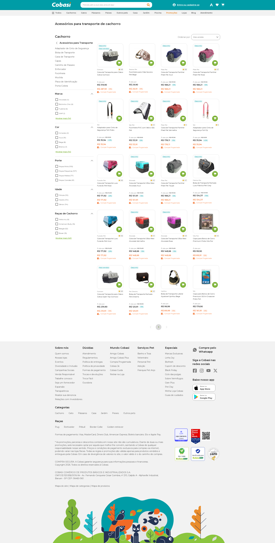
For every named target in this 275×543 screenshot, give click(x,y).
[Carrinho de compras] (223, 5)
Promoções (171, 13)
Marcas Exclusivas (174, 353)
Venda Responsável (65, 374)
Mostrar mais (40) (64, 238)
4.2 (154, 180)
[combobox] (116, 5)
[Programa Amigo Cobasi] (211, 5)
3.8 (186, 69)
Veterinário (143, 357)
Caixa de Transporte (64, 56)
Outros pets (129, 413)
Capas (58, 61)
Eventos (59, 362)
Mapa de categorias (80, 486)
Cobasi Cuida (116, 370)
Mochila (59, 77)
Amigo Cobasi (117, 353)
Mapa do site (61, 486)
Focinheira (60, 73)
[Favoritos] (217, 5)
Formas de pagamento (94, 370)
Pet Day (169, 387)
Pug (57, 427)
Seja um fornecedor (65, 382)
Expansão (60, 387)
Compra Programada (120, 362)
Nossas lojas (61, 357)
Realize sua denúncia (65, 395)
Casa (94, 413)
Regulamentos (90, 357)
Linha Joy (169, 357)
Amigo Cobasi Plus (119, 357)
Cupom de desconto (175, 366)
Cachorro (62, 37)
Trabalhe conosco (63, 378)
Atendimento (206, 13)
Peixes (115, 413)
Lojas (184, 13)
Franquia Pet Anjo (146, 370)
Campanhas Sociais (64, 370)
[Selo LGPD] (213, 460)
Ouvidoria (87, 382)
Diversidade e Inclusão (66, 366)
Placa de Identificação (66, 81)
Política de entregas (92, 362)
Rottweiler (69, 427)
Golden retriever (115, 427)
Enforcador (60, 69)
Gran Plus (169, 382)
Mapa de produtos (100, 486)
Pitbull (82, 427)
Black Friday (171, 370)
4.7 (218, 69)
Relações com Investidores (68, 399)
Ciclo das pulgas (173, 374)
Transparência (62, 391)
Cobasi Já (114, 366)
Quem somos (62, 353)
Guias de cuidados (174, 395)
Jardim (104, 413)
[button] (148, 5)
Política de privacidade (93, 366)
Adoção (141, 366)
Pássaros (82, 413)
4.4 (218, 236)
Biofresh (169, 362)
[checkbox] (56, 99)
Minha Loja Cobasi (174, 391)
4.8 (122, 69)
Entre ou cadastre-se (188, 5)
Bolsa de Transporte (65, 52)
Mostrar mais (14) (63, 118)
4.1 (154, 125)
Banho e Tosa (144, 353)
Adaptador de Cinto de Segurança (72, 48)
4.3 (186, 236)
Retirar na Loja (117, 374)
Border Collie (96, 427)
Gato (71, 413)
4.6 (122, 180)
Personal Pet (144, 362)
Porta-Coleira (61, 86)
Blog (193, 13)
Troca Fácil (87, 378)
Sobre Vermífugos (174, 378)
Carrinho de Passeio (65, 65)
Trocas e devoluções (92, 374)
